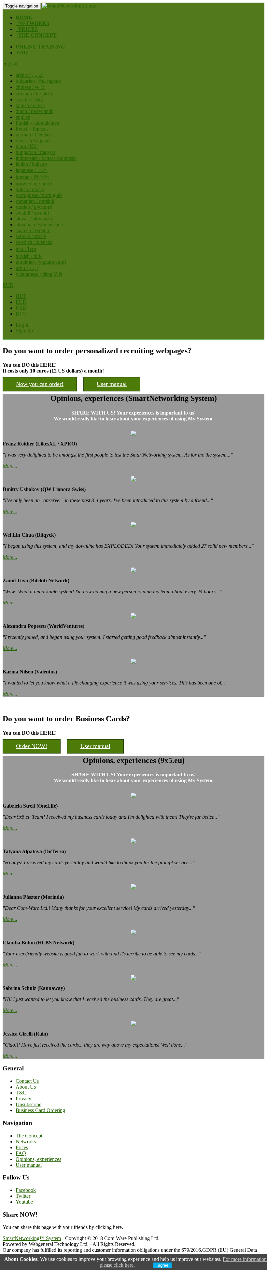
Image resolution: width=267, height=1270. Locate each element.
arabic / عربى (30, 75)
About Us (26, 1087)
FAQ (21, 1153)
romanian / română (35, 201)
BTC (21, 314)
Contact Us (27, 1081)
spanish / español (33, 230)
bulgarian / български (39, 81)
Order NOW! (31, 746)
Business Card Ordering (40, 1110)
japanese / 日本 (32, 170)
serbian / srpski (31, 236)
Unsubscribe (28, 1104)
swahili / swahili (32, 213)
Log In (23, 325)
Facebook (26, 1190)
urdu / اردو (27, 268)
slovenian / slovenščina (39, 224)
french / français (32, 129)
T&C (21, 1092)
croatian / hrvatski (34, 93)
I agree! (162, 1265)
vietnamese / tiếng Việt (39, 274)
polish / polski (30, 189)
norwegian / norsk (34, 183)
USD (21, 308)
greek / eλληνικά (33, 140)
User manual (112, 384)
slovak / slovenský (34, 218)
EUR (21, 302)
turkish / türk (29, 256)
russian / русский (34, 207)
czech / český (29, 99)
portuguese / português (39, 195)
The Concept (29, 1135)
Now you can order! (39, 384)
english (23, 117)
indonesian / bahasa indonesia (46, 158)
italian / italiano (31, 164)
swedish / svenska (34, 242)
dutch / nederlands (34, 111)
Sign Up (24, 330)
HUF (21, 296)
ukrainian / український (41, 262)
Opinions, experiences (38, 1159)
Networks (26, 1141)
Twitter (23, 1196)
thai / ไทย (26, 249)
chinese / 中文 (30, 87)
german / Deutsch (34, 134)
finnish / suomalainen (37, 123)
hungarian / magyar (35, 152)
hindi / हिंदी (27, 146)
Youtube (24, 1202)
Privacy (23, 1098)
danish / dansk (30, 105)
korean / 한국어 (32, 177)
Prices (22, 1147)
